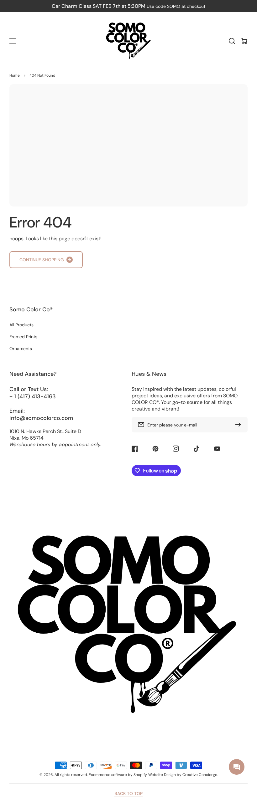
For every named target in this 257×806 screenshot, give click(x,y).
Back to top (128, 793)
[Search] (232, 41)
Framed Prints (23, 336)
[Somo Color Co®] (128, 41)
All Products (21, 325)
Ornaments (20, 348)
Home (14, 75)
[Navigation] (12, 41)
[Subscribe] (240, 424)
